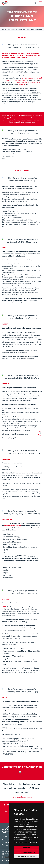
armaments (36, 82)
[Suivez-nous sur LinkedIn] (6, 860)
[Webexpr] (8, 857)
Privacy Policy (7, 840)
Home (4, 29)
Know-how (6, 836)
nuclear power (33, 78)
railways (24, 78)
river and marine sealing (12, 526)
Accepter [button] (26, 848)
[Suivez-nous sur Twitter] (3, 860)
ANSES (4, 607)
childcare (21, 85)
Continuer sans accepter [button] (26, 852)
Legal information (7, 851)
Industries (11, 29)
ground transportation (17, 80)
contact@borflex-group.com (22, 797)
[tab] (3, 860)
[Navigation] (40, 3)
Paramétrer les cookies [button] (26, 856)
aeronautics (20, 82)
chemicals (28, 82)
